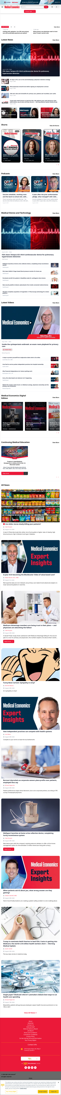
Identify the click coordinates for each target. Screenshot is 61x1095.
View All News (29, 1013)
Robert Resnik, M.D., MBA (12, 577)
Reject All (53, 1091)
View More (57, 27)
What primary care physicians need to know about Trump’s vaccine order (13, 32)
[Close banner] (59, 2)
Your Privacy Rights (30, 1040)
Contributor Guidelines (30, 1034)
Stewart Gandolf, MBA (11, 895)
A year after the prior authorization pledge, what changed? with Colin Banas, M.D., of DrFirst (45, 197)
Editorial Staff (30, 1027)
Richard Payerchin (6, 388)
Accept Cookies (43, 1091)
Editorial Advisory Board (30, 1029)
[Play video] (30, 323)
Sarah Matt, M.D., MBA (8, 359)
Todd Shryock (5, 267)
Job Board (30, 1031)
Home (30, 1078)
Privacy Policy (30, 1036)
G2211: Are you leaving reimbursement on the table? (44, 32)
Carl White (8, 734)
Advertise (30, 1023)
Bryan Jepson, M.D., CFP (8, 373)
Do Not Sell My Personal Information (30, 1038)
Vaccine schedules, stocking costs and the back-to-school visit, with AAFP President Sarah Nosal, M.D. (15, 197)
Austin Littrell (5, 366)
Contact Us (30, 1025)
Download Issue (12, 428)
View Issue (5, 428)
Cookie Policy (23, 1088)
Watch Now (8, 349)
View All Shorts (54, 126)
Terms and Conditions (30, 1033)
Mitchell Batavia (9, 685)
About (30, 1021)
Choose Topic (28, 11)
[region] (30, 1087)
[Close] (58, 1082)
